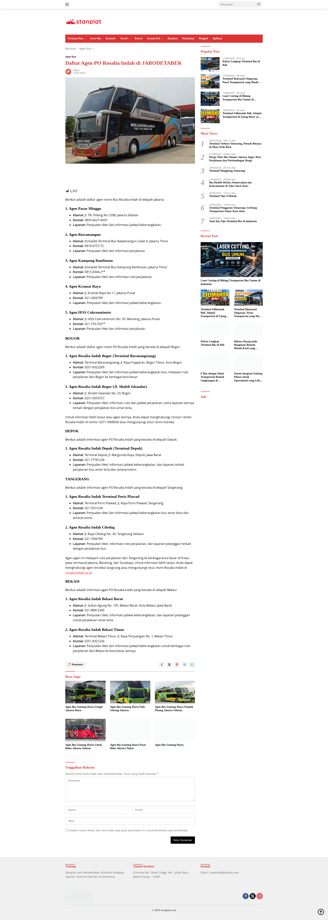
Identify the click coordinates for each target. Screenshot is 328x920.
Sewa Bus (95, 38)
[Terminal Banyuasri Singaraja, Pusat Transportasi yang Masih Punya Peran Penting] (210, 81)
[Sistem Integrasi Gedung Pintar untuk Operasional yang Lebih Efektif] (248, 362)
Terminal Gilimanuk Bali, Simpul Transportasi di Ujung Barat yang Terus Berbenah (241, 115)
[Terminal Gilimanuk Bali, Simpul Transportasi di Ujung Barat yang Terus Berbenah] (210, 116)
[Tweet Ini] (169, 665)
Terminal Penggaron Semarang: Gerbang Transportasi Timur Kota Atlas (233, 209)
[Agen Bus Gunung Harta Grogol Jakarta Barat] (85, 692)
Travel (123, 38)
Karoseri (111, 38)
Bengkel (203, 38)
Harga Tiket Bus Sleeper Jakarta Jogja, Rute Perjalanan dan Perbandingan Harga (235, 159)
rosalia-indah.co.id (78, 572)
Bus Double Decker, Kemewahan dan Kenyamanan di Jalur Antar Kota (230, 184)
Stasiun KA (153, 38)
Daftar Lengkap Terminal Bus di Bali (241, 63)
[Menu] (67, 4)
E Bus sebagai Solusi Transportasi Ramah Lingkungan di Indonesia (212, 377)
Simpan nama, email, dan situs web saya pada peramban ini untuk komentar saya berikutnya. (128, 830)
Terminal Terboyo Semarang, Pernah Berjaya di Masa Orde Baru (235, 145)
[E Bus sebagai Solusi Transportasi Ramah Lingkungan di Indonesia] (215, 362)
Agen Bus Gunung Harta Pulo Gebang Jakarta (127, 708)
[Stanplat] (83, 21)
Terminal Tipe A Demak (223, 195)
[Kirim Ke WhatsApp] (192, 665)
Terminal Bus (75, 38)
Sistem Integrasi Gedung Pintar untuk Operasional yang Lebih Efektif (248, 377)
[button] (259, 4)
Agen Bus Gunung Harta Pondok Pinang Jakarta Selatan (174, 708)
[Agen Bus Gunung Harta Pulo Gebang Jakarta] (130, 692)
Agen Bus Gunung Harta (169, 744)
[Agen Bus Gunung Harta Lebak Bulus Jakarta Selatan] (85, 730)
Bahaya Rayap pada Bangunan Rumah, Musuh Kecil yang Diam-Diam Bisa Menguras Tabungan (246, 345)
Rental (138, 38)
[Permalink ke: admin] (68, 71)
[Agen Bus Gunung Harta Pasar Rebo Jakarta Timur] (130, 730)
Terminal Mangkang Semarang (227, 170)
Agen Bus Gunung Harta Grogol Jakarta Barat (84, 708)
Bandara (172, 38)
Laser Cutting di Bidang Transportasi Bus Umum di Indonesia (238, 98)
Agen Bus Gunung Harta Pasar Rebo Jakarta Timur (128, 746)
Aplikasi (217, 38)
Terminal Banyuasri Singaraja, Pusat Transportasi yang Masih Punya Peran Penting (240, 80)
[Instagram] (260, 896)
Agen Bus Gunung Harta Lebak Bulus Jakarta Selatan (83, 746)
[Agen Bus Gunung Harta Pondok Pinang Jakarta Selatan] (175, 692)
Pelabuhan (188, 38)
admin (76, 70)
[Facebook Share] (162, 665)
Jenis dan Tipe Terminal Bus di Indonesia (233, 221)
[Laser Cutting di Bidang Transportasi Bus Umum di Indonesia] (210, 99)
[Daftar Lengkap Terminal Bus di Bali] (210, 64)
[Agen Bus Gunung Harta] (175, 730)
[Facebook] (246, 896)
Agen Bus (70, 56)
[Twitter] (253, 896)
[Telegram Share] (184, 665)
